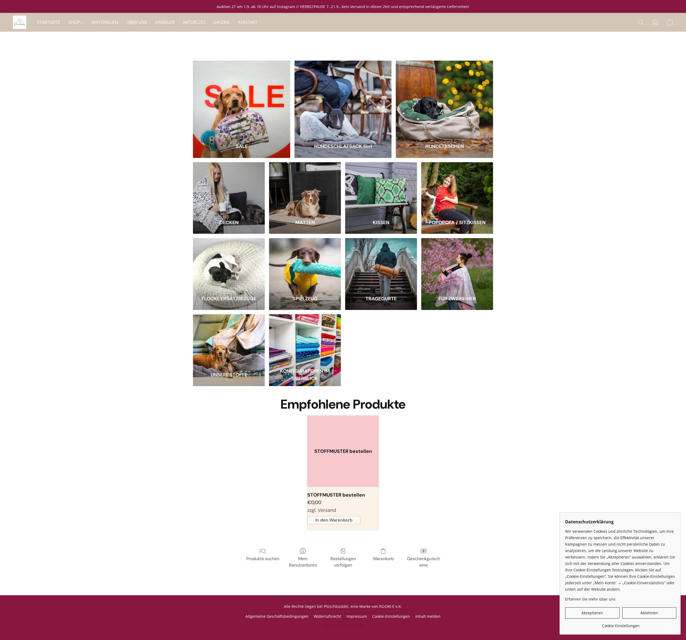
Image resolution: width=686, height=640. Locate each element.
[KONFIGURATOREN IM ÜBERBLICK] (305, 339)
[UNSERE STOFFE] (229, 339)
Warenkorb (383, 558)
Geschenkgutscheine (423, 562)
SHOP (74, 22)
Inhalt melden (428, 616)
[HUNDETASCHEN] (444, 98)
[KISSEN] (381, 187)
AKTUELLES (194, 22)
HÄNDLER (165, 22)
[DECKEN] (229, 187)
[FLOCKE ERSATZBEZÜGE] (229, 263)
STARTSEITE (48, 22)
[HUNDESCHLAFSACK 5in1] (343, 98)
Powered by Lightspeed (343, 625)
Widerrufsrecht (327, 616)
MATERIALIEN (105, 22)
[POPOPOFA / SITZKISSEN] (457, 187)
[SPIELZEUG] (305, 263)
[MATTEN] (305, 187)
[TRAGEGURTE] (381, 263)
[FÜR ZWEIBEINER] (457, 263)
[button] (19, 22)
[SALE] (241, 98)
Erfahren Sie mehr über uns (590, 599)
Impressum (356, 616)
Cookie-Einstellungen (391, 616)
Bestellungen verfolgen (343, 562)
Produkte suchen (262, 558)
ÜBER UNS (136, 22)
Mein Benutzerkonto (303, 562)
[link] (620, 624)
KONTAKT (247, 22)
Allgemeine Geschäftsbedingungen (276, 616)
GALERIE (221, 22)
